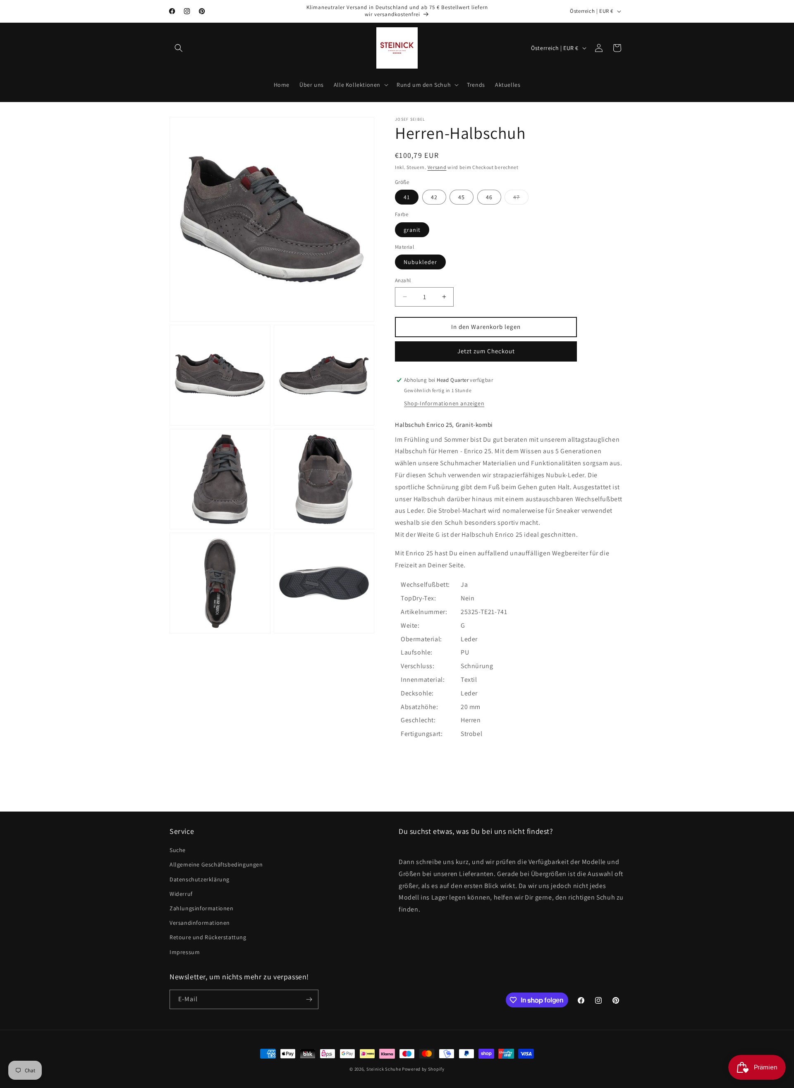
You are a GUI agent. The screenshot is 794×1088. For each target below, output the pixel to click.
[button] (179, 48)
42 (434, 197)
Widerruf (181, 894)
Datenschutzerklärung (200, 879)
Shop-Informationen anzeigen (444, 403)
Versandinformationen (200, 922)
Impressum (185, 952)
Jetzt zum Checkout (486, 351)
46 (489, 197)
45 (461, 197)
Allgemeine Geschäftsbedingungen (216, 864)
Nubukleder (420, 262)
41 (407, 197)
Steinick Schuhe (383, 1069)
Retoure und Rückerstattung (208, 937)
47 (521, 199)
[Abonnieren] (309, 999)
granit (412, 229)
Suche (178, 850)
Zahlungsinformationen (202, 908)
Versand (437, 167)
